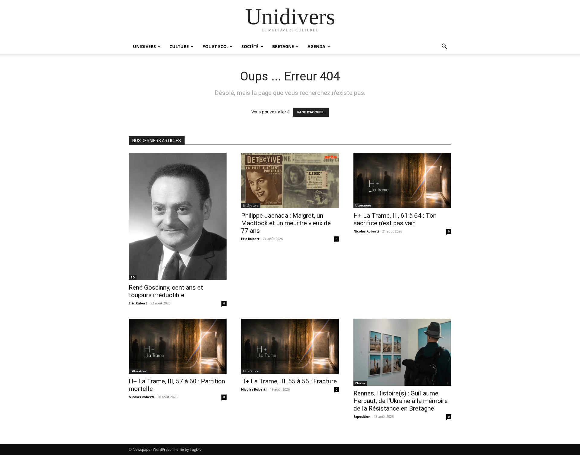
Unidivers (144, 46)
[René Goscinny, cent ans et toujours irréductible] (178, 216)
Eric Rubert (138, 303)
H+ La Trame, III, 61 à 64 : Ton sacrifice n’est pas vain (395, 219)
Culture (179, 46)
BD (132, 277)
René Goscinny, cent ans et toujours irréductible (166, 291)
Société (250, 46)
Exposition (361, 416)
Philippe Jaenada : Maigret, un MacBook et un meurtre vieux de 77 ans (286, 223)
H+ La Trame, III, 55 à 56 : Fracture (289, 381)
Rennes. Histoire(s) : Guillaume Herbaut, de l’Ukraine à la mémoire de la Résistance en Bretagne (400, 401)
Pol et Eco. (215, 46)
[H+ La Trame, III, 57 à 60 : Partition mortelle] (178, 346)
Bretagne (283, 46)
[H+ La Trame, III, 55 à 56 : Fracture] (290, 346)
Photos (360, 383)
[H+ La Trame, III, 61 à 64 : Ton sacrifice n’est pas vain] (402, 180)
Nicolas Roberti (366, 231)
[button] (444, 47)
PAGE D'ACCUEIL (310, 112)
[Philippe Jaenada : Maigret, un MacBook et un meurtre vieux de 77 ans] (290, 180)
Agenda (316, 46)
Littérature (251, 205)
